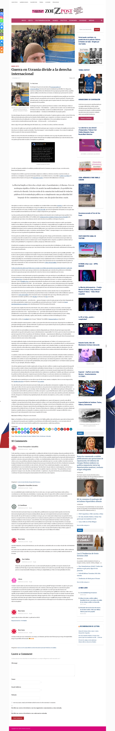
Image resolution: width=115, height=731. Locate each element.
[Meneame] (16, 432)
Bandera (59, 205)
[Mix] (13, 432)
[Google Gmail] (52, 429)
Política (63, 20)
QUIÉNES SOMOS (24, 2)
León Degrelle (41, 209)
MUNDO (80, 433)
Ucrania (29, 436)
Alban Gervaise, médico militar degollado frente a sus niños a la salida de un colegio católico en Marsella (91, 600)
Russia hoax (19, 279)
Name (13, 679)
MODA (80, 530)
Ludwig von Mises (64, 176)
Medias (91, 20)
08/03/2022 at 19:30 (23, 541)
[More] (37, 432)
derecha (20, 436)
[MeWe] (71, 429)
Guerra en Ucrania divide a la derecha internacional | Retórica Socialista (36, 647)
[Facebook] (16, 429)
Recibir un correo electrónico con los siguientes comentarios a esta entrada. (36, 708)
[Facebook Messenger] (25, 429)
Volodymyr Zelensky (45, 436)
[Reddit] (58, 429)
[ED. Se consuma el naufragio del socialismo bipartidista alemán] (90, 488)
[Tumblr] (61, 429)
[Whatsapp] (22, 429)
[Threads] (40, 429)
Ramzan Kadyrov (53, 319)
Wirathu (35, 296)
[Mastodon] (22, 432)
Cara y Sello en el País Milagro (88, 522)
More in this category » (83, 525)
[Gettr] (67, 429)
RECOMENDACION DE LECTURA (90, 626)
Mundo (55, 20)
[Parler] (37, 429)
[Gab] (19, 432)
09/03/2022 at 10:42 (23, 581)
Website (14, 695)
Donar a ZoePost (86, 118)
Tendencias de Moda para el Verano (89, 578)
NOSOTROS (14, 2)
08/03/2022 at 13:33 (23, 508)
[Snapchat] (46, 429)
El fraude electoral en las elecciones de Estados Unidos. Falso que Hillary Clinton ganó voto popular (90, 609)
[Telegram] (28, 429)
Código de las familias (50, 262)
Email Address (16, 687)
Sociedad (82, 20)
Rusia (24, 436)
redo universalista (24, 294)
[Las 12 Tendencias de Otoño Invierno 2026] (90, 543)
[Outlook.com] (55, 429)
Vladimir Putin (35, 436)
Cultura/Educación (42, 20)
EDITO (17, 66)
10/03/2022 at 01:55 (23, 613)
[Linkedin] (34, 429)
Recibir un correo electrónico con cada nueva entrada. (29, 713)
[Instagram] (19, 429)
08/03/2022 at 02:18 (23, 488)
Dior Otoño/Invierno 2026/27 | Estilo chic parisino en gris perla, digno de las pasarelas (90, 568)
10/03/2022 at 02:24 (23, 632)
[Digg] (28, 432)
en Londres (41, 381)
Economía (73, 20)
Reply (30, 449)
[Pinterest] (64, 429)
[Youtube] (31, 429)
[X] (13, 429)
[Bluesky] (43, 429)
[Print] (31, 432)
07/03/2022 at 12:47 (23, 449)
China (16, 436)
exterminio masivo (38, 177)
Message (14, 663)
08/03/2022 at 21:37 (27, 562)
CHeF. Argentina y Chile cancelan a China (91, 514)
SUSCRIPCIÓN (33, 2)
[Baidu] (25, 432)
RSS (47, 296)
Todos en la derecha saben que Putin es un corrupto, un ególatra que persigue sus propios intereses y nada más (41, 268)
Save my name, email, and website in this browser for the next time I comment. (34, 702)
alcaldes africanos (18, 381)
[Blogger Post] (1, 34)
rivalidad (26, 319)
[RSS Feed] (34, 432)
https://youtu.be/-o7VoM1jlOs (19, 620)
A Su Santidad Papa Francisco (88, 592)
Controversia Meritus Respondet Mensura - (29, 482)
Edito (30, 20)
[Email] (49, 429)
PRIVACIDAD (56, 2)
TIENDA (41, 2)
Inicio (24, 20)
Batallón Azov (25, 281)
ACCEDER (47, 2)
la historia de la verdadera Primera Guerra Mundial (54, 217)
